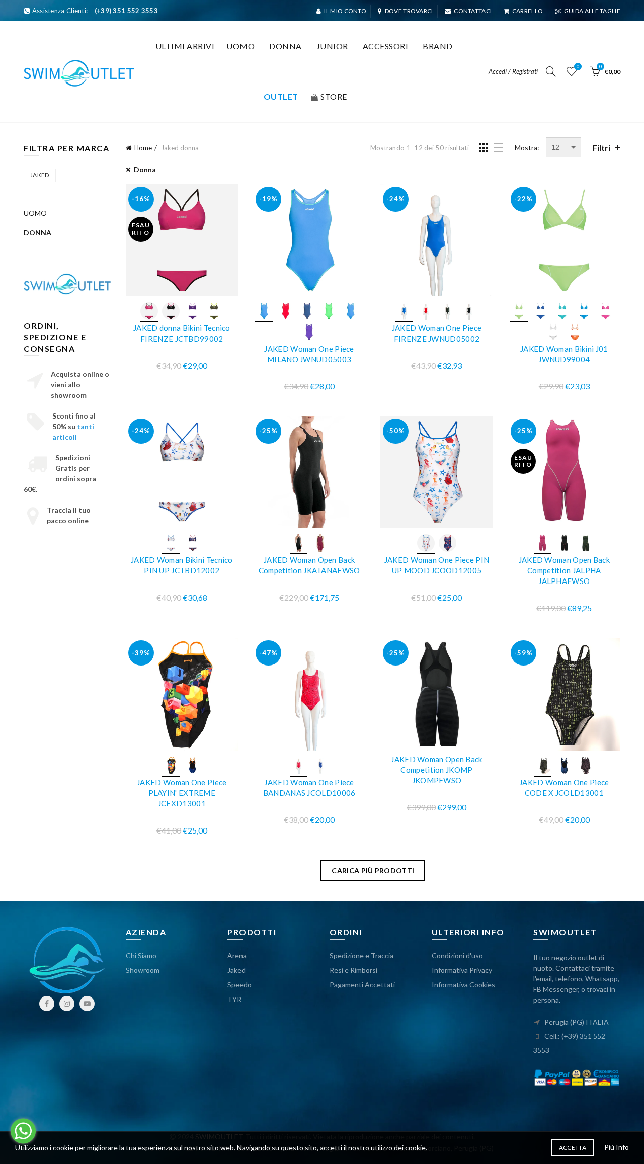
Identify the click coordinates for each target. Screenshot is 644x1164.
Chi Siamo (141, 955)
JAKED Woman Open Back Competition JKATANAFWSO (309, 565)
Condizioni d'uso (457, 955)
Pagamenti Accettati (362, 984)
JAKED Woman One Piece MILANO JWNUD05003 (309, 354)
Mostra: (527, 147)
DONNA (37, 232)
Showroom (142, 970)
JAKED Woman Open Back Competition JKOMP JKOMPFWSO (436, 770)
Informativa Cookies (463, 984)
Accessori (386, 46)
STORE (333, 96)
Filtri (601, 147)
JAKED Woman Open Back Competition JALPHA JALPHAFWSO (564, 570)
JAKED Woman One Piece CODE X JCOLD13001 (564, 787)
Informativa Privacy (462, 970)
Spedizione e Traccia (361, 955)
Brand (438, 46)
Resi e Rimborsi (353, 970)
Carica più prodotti (373, 870)
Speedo (239, 984)
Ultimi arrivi (185, 46)
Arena (237, 955)
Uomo (240, 46)
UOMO (35, 213)
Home (143, 148)
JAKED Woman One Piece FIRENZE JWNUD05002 (436, 333)
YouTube (87, 1003)
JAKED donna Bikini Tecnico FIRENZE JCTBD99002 (181, 333)
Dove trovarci (409, 11)
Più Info (616, 1147)
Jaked (236, 970)
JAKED (39, 175)
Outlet (281, 96)
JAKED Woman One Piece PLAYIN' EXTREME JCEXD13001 (181, 793)
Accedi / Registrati (513, 71)
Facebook (46, 1003)
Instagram (66, 1003)
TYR (234, 999)
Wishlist (578, 66)
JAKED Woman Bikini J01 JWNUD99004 (564, 354)
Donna (285, 46)
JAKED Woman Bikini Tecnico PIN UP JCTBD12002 (182, 565)
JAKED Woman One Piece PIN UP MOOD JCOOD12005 (437, 565)
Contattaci (473, 11)
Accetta (572, 1147)
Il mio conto (345, 11)
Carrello (527, 11)
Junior (332, 46)
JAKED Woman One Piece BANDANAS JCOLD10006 (309, 787)
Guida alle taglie (592, 11)
